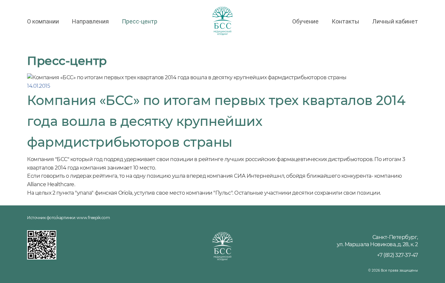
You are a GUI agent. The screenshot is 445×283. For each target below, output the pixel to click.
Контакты (345, 21)
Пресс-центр (139, 21)
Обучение (305, 21)
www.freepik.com (93, 217)
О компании (43, 21)
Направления (90, 21)
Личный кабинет (395, 21)
